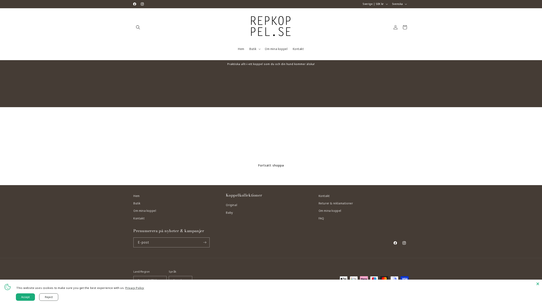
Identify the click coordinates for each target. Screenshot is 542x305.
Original (231, 205)
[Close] (538, 284)
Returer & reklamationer (336, 203)
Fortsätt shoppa (271, 165)
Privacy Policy (134, 288)
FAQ (321, 218)
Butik (137, 203)
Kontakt (139, 218)
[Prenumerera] (204, 242)
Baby (229, 213)
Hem (136, 196)
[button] (138, 27)
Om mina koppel (144, 211)
